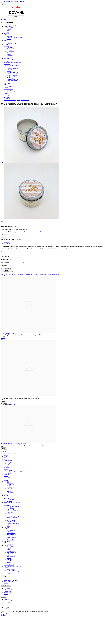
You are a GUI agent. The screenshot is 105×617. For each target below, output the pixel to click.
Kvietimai (6, 44)
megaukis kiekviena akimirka (8, 274)
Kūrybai (9, 562)
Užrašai (12, 508)
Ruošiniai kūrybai (8, 90)
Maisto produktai (11, 533)
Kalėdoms (6, 528)
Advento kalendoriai (9, 565)
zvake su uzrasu (47, 274)
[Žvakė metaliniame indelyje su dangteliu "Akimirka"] (28, 442)
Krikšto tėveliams (8, 460)
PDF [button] (5, 84)
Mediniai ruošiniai (11, 91)
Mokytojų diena (10, 48)
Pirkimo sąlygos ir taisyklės (10, 580)
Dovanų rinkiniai (11, 27)
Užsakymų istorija (8, 600)
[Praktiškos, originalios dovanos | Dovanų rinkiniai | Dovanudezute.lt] (17, 18)
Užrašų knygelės (11, 78)
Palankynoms (10, 57)
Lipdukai (6, 93)
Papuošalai (6, 498)
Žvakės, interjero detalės (13, 80)
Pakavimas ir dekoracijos (13, 65)
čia (102, 246)
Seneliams (6, 33)
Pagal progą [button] (6, 46)
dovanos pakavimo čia (36, 232)
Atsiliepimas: (4, 265)
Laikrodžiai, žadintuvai (12, 79)
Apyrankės (9, 61)
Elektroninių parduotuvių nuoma (8, 613)
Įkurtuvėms (9, 54)
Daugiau (3, 338)
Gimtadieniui (10, 55)
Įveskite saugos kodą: (6, 268)
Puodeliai (9, 29)
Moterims (6, 455)
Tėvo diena (9, 53)
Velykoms (6, 555)
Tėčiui (5, 459)
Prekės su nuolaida (8, 589)
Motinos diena (10, 51)
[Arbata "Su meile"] (28, 395)
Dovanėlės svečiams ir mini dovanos (12, 62)
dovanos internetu (28, 274)
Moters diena (7, 541)
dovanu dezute (19, 274)
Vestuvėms (9, 50)
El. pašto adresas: (5, 262)
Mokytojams (7, 474)
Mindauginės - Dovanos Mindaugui (12, 566)
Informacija (3, 576)
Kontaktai (21, 1)
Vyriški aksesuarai (11, 76)
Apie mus (6, 583)
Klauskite (18, 239)
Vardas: (2, 260)
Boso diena (6, 527)
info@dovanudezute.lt (13, 1)
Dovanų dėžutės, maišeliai (10, 503)
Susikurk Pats (7, 505)
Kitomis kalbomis (11, 540)
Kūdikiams (9, 36)
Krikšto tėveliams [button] (8, 26)
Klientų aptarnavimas (6, 585)
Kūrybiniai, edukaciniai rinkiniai (14, 37)
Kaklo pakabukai (11, 59)
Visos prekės (12, 404)
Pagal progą (6, 481)
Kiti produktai (10, 553)
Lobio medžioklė (11, 86)
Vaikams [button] (6, 34)
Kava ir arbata (10, 66)
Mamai (5, 458)
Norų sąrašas (7, 602)
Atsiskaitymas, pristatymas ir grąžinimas (13, 578)
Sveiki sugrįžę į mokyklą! (10, 25)
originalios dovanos (38, 274)
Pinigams (6, 476)
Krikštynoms (10, 47)
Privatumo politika (8, 581)
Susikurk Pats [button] (7, 64)
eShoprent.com (21, 613)
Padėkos (6, 495)
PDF (5, 542)
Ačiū (8, 496)
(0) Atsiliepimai (7, 243)
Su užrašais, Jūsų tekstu (12, 68)
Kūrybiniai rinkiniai (8, 89)
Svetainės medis (7, 592)
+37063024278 (4, 1)
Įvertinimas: (3, 267)
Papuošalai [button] (6, 58)
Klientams (3, 596)
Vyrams (5, 456)
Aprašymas (6, 242)
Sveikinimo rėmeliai (11, 43)
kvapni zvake (55, 274)
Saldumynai (10, 69)
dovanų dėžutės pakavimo (62, 248)
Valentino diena (7, 545)
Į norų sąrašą (4, 221)
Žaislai (8, 83)
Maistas (8, 30)
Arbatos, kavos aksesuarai (13, 72)
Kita (8, 32)
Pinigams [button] (6, 40)
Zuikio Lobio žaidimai (12, 560)
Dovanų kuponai (8, 591)
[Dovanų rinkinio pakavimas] (28, 332)
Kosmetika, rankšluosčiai (13, 73)
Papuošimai (9, 559)
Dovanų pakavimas (11, 534)
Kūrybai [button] (6, 87)
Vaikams (9, 39)
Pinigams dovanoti (11, 537)
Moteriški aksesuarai (12, 75)
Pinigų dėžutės (10, 41)
